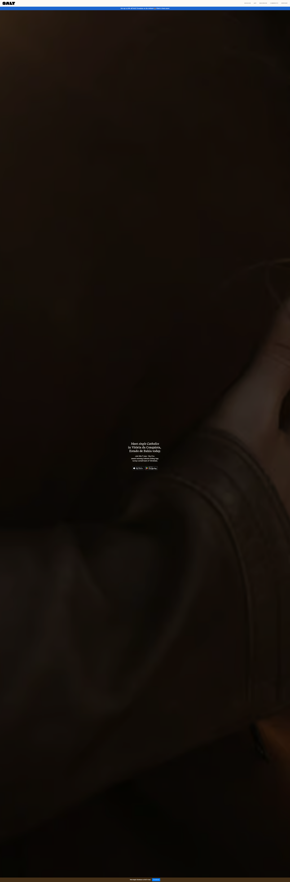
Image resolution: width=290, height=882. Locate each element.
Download (156, 879)
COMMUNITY (274, 3)
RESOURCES (263, 3)
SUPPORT (284, 3)
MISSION (248, 3)
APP (255, 3)
